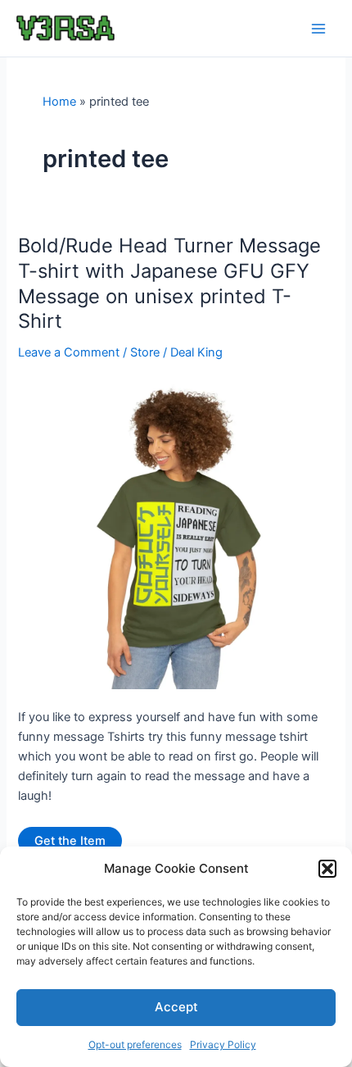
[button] (327, 868)
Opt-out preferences (135, 1044)
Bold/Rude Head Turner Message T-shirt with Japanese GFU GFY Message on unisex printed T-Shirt (169, 283)
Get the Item (70, 840)
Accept (176, 1007)
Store (145, 352)
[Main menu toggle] (318, 28)
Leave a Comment (69, 352)
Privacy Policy (223, 1044)
